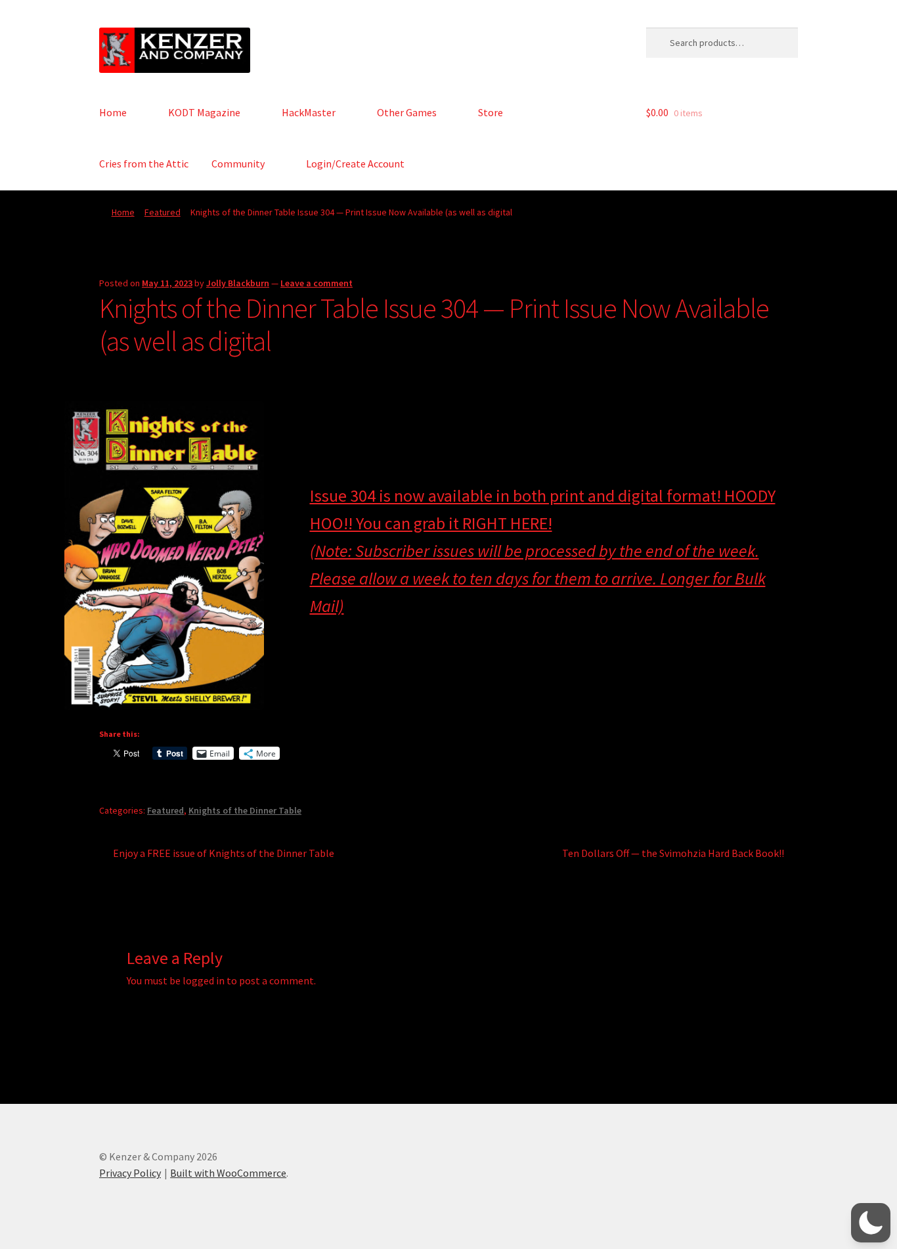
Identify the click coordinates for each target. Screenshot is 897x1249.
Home (113, 112)
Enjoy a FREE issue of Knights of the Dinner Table (223, 854)
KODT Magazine (204, 112)
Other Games (407, 112)
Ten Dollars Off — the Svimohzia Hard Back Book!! (673, 854)
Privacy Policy (130, 1172)
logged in (204, 980)
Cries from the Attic (143, 163)
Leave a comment (316, 283)
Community (238, 163)
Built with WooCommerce (228, 1172)
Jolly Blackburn (237, 283)
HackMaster (309, 112)
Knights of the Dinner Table (244, 810)
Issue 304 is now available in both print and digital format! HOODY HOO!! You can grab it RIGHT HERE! (543, 551)
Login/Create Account (355, 163)
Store (490, 112)
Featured (162, 212)
